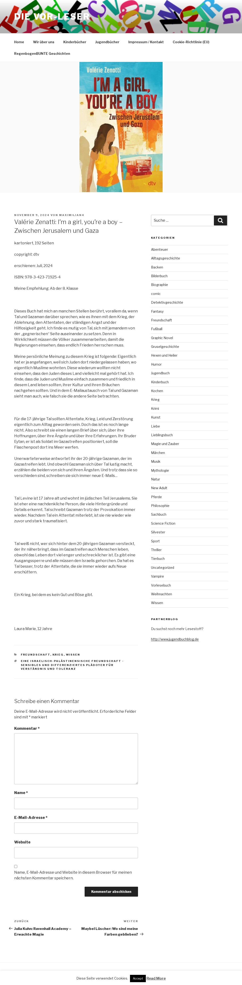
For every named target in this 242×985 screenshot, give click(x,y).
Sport (155, 541)
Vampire (157, 576)
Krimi (155, 408)
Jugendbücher (107, 42)
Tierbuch (158, 559)
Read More (156, 978)
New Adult (159, 488)
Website (22, 842)
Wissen (73, 654)
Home (19, 42)
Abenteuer (159, 249)
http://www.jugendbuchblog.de (175, 639)
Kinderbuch (160, 382)
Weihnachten (161, 594)
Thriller (156, 550)
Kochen (157, 391)
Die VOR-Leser (52, 16)
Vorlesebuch (161, 585)
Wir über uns (43, 42)
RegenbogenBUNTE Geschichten (42, 54)
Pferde (156, 497)
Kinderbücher (74, 42)
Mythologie (160, 470)
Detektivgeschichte (167, 302)
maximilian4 (71, 215)
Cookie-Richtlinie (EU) (191, 42)
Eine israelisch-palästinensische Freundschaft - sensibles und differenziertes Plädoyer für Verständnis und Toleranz (72, 664)
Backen (157, 267)
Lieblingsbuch (162, 435)
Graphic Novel (162, 338)
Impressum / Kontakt (146, 42)
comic (156, 294)
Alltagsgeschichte (165, 258)
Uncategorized (162, 568)
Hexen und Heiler (164, 355)
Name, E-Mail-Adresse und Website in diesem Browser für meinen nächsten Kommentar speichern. (73, 875)
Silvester (158, 532)
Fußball (156, 329)
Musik (155, 461)
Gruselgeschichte (165, 347)
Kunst (155, 417)
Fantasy (157, 311)
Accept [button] (138, 978)
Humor (156, 364)
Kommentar (27, 728)
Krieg (58, 654)
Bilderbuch (159, 276)
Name (21, 793)
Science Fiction (163, 523)
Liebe (155, 426)
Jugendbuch (160, 373)
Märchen (158, 453)
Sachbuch (158, 514)
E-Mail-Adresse (31, 817)
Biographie (159, 285)
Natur (155, 479)
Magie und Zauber (165, 444)
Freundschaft (35, 654)
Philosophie (160, 506)
